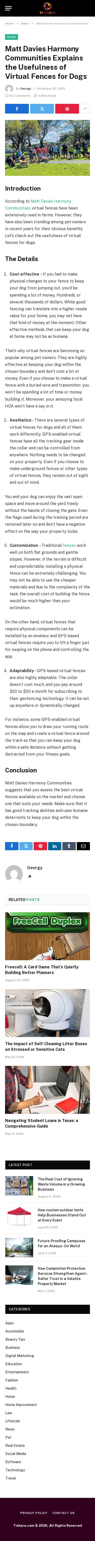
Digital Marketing (19, 1356)
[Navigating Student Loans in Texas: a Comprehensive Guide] (47, 1090)
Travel (10, 1478)
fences (69, 545)
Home (10, 1397)
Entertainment (17, 1372)
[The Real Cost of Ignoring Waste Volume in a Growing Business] (19, 1185)
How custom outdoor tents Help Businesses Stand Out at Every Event (62, 1215)
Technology (15, 1470)
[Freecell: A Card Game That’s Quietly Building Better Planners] (47, 936)
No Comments (20, 95)
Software (13, 1462)
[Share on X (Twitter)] (42, 109)
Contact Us (63, 1513)
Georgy (25, 88)
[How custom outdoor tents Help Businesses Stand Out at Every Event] (19, 1216)
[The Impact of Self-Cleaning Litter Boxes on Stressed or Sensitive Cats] (47, 1013)
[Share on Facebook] (17, 109)
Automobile (14, 1331)
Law (8, 1413)
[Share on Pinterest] (67, 109)
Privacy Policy (33, 1513)
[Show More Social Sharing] (85, 109)
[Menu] (8, 8)
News (11, 37)
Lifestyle (12, 1421)
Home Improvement (21, 1405)
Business (12, 1348)
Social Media (15, 1454)
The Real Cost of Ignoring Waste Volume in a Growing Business (61, 1184)
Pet (8, 1437)
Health (10, 1388)
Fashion (11, 1380)
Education (13, 1364)
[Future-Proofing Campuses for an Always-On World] (19, 1247)
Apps (9, 1323)
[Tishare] (47, 8)
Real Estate (15, 1446)
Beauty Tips (15, 1339)
